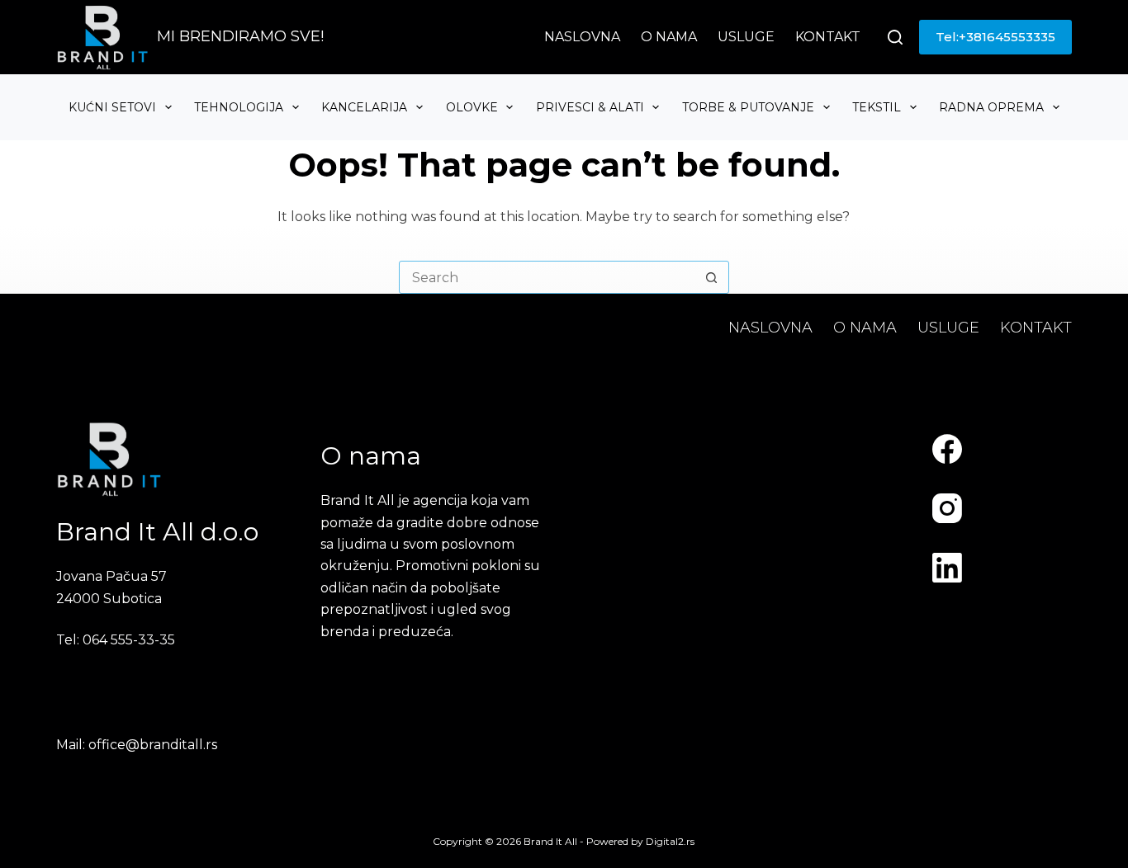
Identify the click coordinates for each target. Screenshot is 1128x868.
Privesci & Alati (590, 107)
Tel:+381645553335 (995, 37)
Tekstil (876, 107)
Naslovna (582, 37)
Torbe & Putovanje (748, 107)
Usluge (746, 37)
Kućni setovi (112, 107)
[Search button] (711, 277)
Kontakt (827, 37)
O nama (669, 37)
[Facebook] (947, 449)
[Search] (895, 37)
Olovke (472, 107)
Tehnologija (238, 107)
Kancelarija (364, 107)
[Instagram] (947, 508)
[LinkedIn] (947, 568)
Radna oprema (991, 107)
